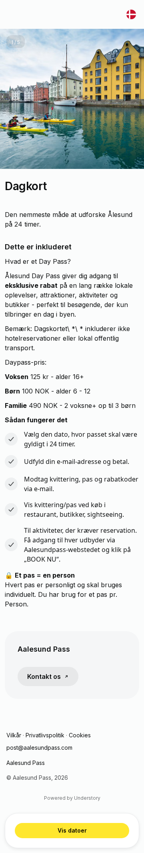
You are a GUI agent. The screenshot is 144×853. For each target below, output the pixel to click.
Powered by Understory (72, 798)
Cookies (80, 735)
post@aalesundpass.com (39, 747)
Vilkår (13, 735)
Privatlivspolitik (45, 735)
